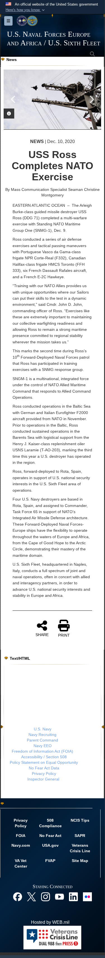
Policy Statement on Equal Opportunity (44, 762)
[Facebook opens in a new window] (17, 896)
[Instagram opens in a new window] (45, 896)
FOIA (20, 835)
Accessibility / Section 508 (44, 757)
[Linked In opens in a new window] (73, 896)
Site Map (80, 860)
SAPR (80, 835)
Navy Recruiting (42, 734)
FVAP (50, 860)
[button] (26, 10)
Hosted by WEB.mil (50, 922)
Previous (13, 99)
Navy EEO (43, 745)
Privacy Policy (44, 773)
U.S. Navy (42, 729)
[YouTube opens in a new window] (59, 896)
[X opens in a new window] (31, 896)
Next (91, 99)
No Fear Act (50, 835)
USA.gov (50, 845)
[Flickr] (87, 896)
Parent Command (42, 740)
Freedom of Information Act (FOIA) (42, 751)
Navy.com (20, 845)
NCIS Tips (80, 820)
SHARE (42, 634)
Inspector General (43, 779)
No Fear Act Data (44, 768)
